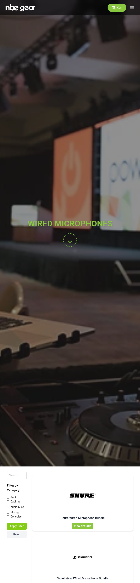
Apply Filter (17, 526)
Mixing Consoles (16, 514)
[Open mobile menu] (132, 7)
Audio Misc (17, 507)
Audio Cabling (15, 499)
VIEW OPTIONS (82, 526)
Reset (16, 534)
